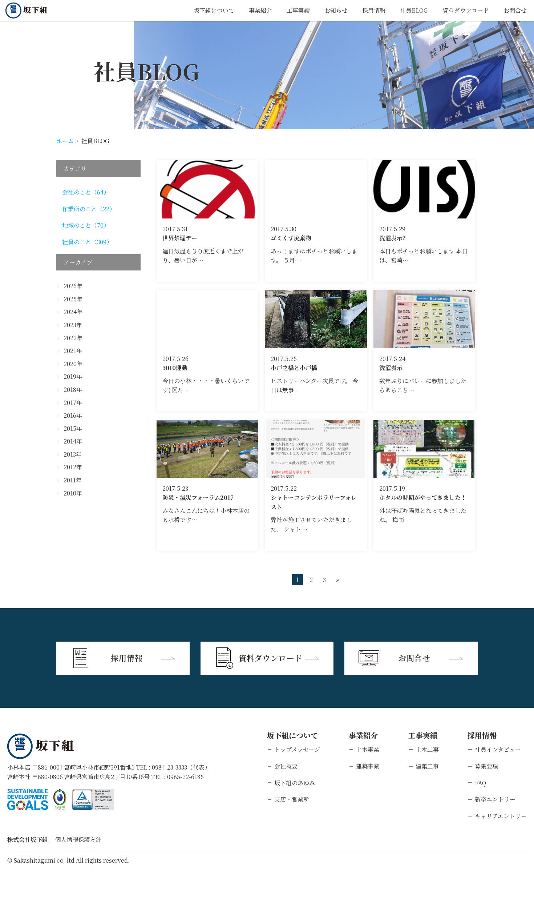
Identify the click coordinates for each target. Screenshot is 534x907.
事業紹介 (260, 10)
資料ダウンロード (465, 10)
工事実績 (298, 10)
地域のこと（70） (85, 225)
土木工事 (427, 749)
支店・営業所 (291, 799)
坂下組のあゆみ (294, 783)
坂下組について (214, 10)
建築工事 (427, 766)
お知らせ (336, 10)
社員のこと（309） (87, 242)
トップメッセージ (297, 749)
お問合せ (515, 10)
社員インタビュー (498, 749)
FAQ (480, 783)
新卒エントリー (495, 799)
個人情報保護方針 (78, 839)
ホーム (65, 141)
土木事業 (367, 749)
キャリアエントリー (501, 816)
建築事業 (367, 766)
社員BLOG (414, 10)
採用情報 (373, 10)
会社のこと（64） (85, 192)
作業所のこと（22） (88, 209)
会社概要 (286, 766)
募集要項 (486, 766)
